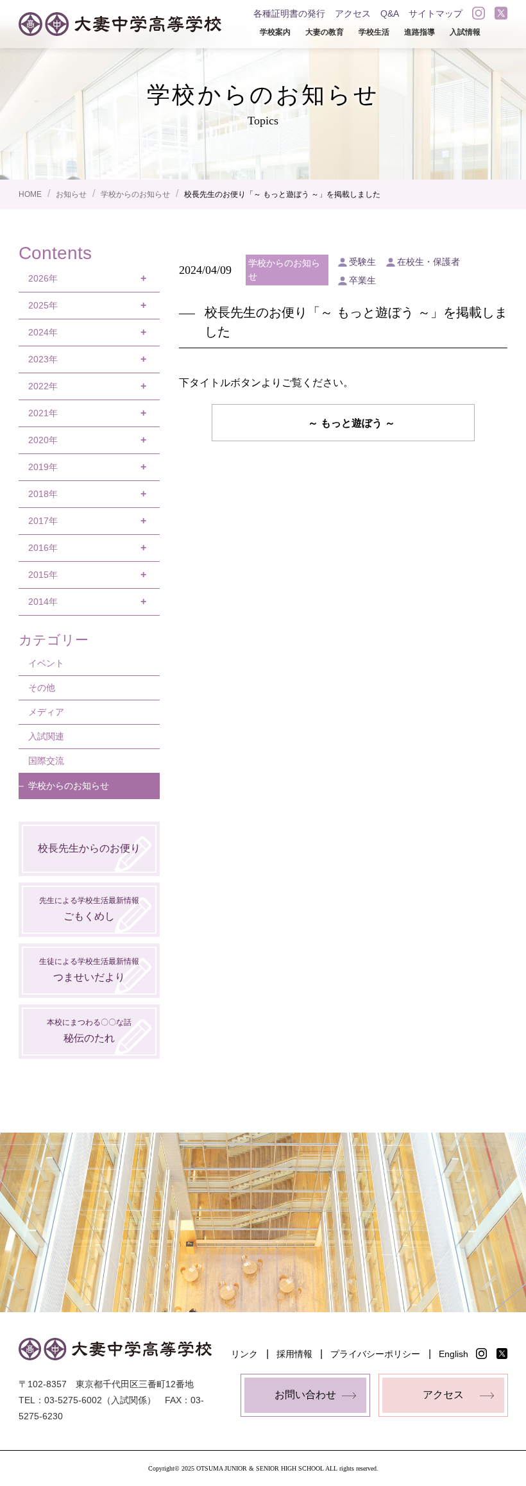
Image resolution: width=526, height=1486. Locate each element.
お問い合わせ (305, 1394)
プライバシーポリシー (375, 1354)
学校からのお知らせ (135, 194)
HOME (30, 194)
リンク (244, 1354)
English (453, 1354)
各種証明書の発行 (289, 13)
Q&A (389, 13)
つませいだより (89, 969)
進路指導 (419, 32)
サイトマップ (435, 13)
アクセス (353, 13)
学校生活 (374, 32)
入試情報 (465, 32)
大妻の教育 (324, 32)
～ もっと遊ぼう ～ (351, 423)
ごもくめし (89, 908)
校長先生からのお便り (89, 848)
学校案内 (275, 32)
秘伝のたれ (89, 1030)
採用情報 (294, 1354)
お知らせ (71, 194)
